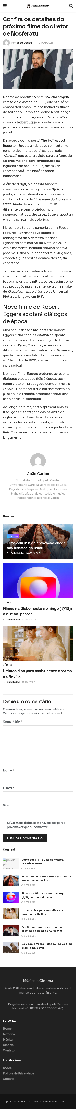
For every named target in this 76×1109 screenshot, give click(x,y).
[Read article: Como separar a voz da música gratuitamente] (11, 863)
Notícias (9, 1034)
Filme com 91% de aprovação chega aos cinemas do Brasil (46, 878)
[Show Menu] (5, 6)
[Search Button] (71, 6)
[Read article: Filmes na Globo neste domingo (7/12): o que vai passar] (38, 580)
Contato (9, 1050)
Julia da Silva (17, 553)
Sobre (7, 1068)
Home (7, 1028)
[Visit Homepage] (38, 6)
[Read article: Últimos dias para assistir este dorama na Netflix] (38, 643)
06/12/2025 (30, 682)
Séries (7, 665)
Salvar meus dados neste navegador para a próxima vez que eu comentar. (36, 825)
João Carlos (24, 42)
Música (8, 1039)
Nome (8, 770)
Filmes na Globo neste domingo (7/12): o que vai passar (43, 895)
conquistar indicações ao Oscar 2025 (35, 117)
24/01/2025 (46, 42)
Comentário (12, 721)
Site (6, 805)
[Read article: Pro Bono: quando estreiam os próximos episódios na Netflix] (11, 930)
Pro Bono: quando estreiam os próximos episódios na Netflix (42, 929)
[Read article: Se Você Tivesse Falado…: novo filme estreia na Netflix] (11, 947)
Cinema (13, 536)
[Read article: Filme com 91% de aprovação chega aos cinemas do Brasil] (11, 880)
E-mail (8, 788)
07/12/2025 (34, 553)
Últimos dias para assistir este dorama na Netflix (42, 912)
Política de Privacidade (18, 1073)
